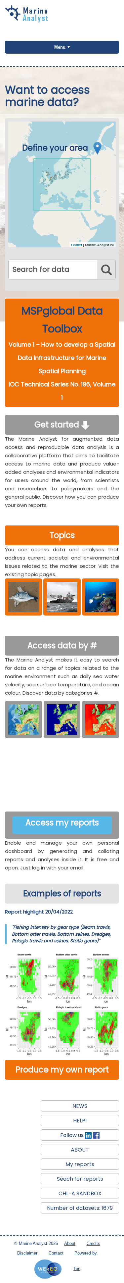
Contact (56, 1253)
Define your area (56, 147)
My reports (79, 1164)
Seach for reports (80, 1179)
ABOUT (80, 1150)
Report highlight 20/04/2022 (39, 911)
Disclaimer (27, 1253)
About (69, 1243)
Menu (59, 47)
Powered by (85, 1253)
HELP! (80, 1120)
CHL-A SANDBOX (80, 1193)
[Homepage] (28, 20)
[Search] (106, 269)
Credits (93, 1243)
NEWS (79, 1106)
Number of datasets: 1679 (80, 1208)
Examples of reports (62, 893)
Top (76, 1268)
